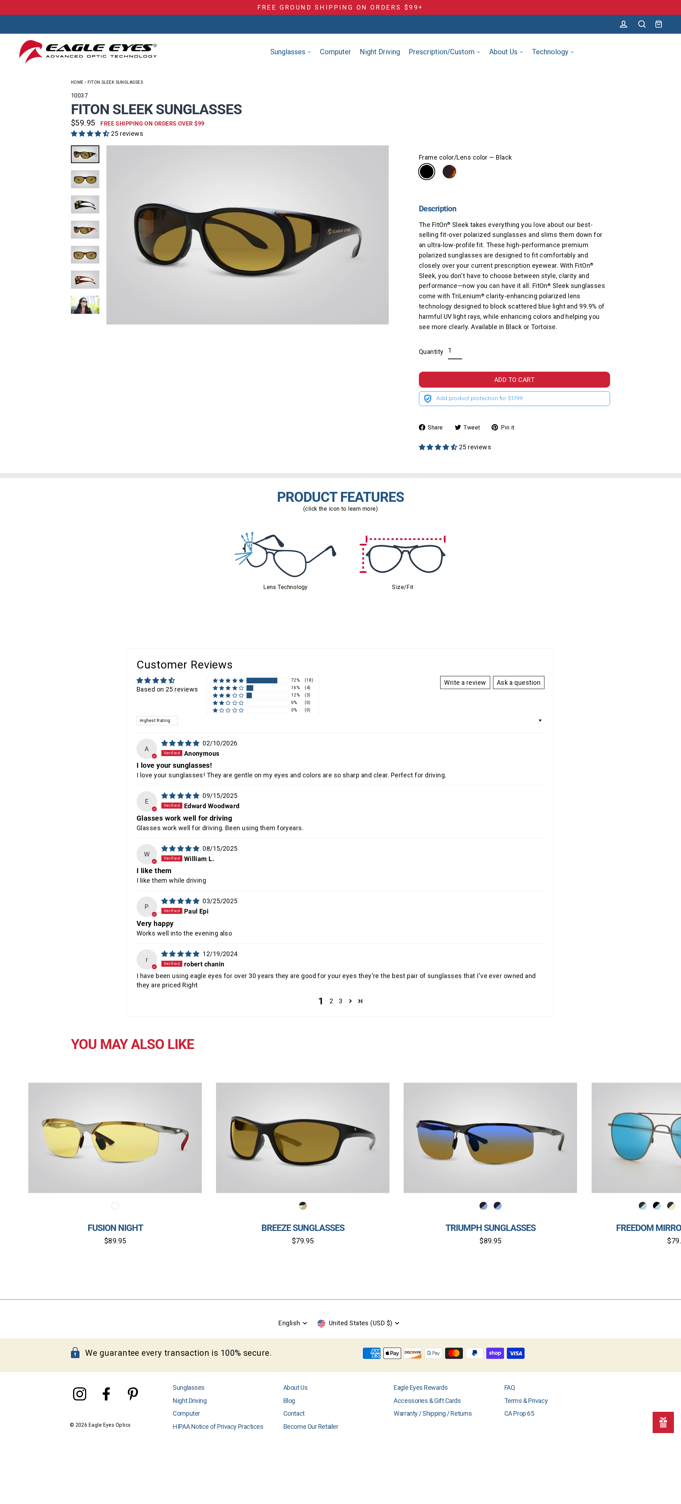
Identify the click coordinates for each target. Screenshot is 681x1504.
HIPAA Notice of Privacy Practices (218, 1426)
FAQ (509, 1387)
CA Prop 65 (519, 1413)
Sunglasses (189, 1387)
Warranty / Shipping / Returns (433, 1413)
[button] (91, 133)
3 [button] (340, 1001)
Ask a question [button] (519, 682)
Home (77, 82)
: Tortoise (449, 171)
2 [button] (331, 1001)
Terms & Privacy (526, 1400)
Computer (186, 1413)
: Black (426, 171)
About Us (295, 1387)
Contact (294, 1413)
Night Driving (189, 1400)
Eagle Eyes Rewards (421, 1387)
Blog (289, 1400)
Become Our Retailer (310, 1426)
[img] (181, 743)
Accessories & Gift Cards (427, 1400)
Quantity (431, 351)
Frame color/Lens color (465, 157)
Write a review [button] (465, 682)
